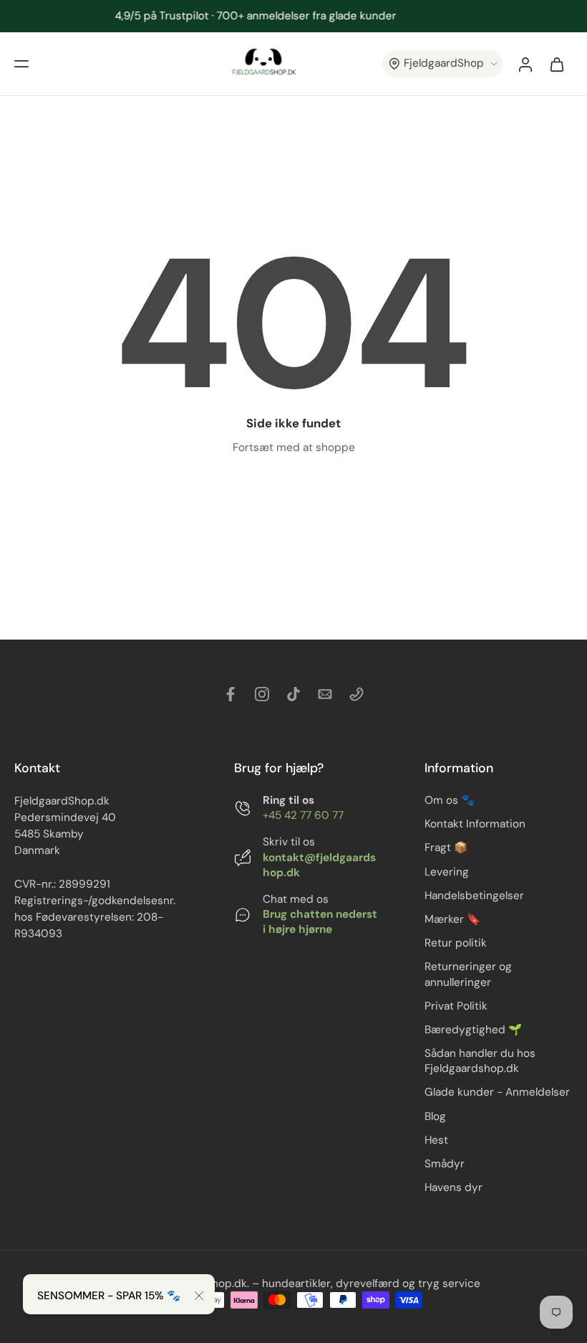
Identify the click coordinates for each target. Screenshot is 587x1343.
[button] (21, 63)
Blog (435, 1116)
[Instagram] (262, 694)
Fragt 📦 (446, 847)
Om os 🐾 (450, 800)
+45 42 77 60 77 (303, 815)
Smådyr (445, 1163)
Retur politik (456, 943)
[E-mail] (325, 694)
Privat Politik (456, 1005)
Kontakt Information (475, 824)
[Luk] (199, 1296)
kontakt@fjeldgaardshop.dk (319, 864)
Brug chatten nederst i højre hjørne (320, 921)
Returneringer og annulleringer (468, 974)
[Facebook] (230, 694)
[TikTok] (293, 694)
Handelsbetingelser (474, 895)
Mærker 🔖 (452, 919)
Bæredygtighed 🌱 (473, 1029)
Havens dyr (453, 1187)
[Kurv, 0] (557, 64)
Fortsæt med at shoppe (294, 447)
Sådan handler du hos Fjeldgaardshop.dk (480, 1061)
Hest (436, 1139)
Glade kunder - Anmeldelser (497, 1092)
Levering (447, 871)
